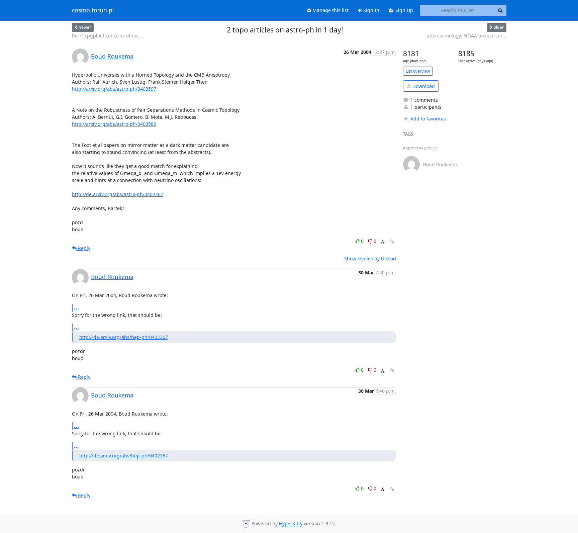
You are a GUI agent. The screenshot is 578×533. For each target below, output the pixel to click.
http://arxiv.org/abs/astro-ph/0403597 (114, 89)
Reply (83, 248)
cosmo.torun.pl (93, 10)
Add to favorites (428, 118)
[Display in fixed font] (382, 242)
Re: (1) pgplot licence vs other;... (107, 35)
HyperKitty (290, 524)
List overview (418, 71)
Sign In (370, 10)
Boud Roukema (112, 56)
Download (423, 86)
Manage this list (330, 10)
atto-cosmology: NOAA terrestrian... (466, 35)
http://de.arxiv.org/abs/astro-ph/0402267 (117, 194)
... (76, 307)
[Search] (500, 10)
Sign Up (403, 10)
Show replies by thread (370, 258)
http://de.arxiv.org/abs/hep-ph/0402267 (123, 337)
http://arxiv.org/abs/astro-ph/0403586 (114, 124)
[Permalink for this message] (392, 241)
